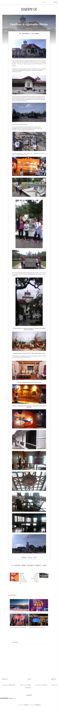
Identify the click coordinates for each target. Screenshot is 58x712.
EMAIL (25, 685)
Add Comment (35, 33)
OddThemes (38, 705)
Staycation (14, 698)
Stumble (44, 565)
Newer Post (5, 679)
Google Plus (31, 565)
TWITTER (41, 685)
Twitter (24, 565)
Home (29, 679)
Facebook (18, 565)
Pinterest (39, 565)
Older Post (53, 679)
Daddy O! (29, 9)
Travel (35, 557)
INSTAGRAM (9, 685)
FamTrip (30, 557)
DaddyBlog (28, 28)
